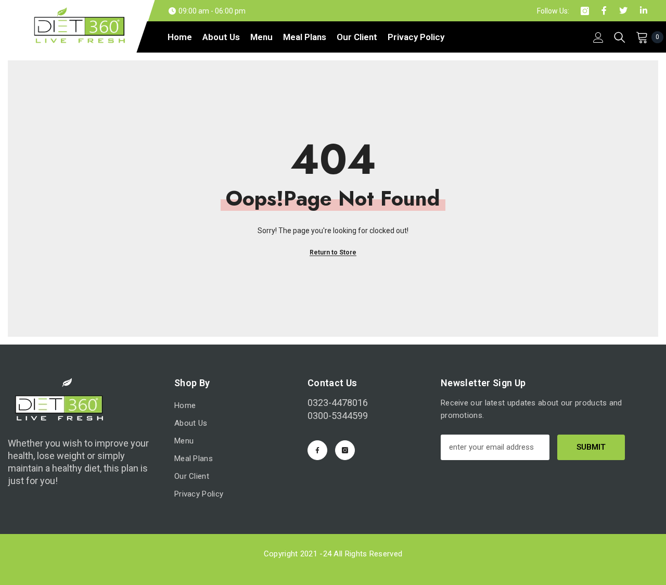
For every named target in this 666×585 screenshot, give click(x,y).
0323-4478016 (338, 402)
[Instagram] (345, 450)
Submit (591, 447)
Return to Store (333, 252)
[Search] (619, 37)
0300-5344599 (338, 415)
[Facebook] (317, 450)
